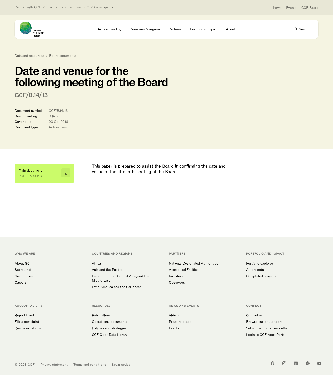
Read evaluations (28, 328)
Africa (96, 263)
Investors (176, 276)
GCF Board (309, 7)
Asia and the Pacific (107, 270)
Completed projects (261, 276)
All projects (255, 270)
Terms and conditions (89, 364)
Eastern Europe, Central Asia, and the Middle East (120, 278)
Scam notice (121, 364)
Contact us (254, 315)
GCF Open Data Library (109, 335)
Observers (177, 282)
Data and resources (29, 56)
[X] (308, 363)
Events (291, 7)
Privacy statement (54, 364)
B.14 (52, 116)
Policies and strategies (109, 328)
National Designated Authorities (193, 263)
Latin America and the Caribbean (117, 287)
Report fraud (24, 315)
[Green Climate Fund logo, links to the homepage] (34, 29)
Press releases (180, 322)
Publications (101, 315)
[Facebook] (272, 363)
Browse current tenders (264, 322)
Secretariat (23, 270)
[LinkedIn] (296, 363)
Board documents (62, 56)
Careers (21, 282)
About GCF (23, 263)
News (277, 7)
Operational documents (109, 322)
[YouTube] (319, 363)
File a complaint (27, 322)
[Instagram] (284, 363)
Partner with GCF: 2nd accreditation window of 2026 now (63, 7)
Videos (174, 315)
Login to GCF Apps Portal (266, 335)
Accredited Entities (183, 270)
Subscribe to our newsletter (267, 328)
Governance (24, 276)
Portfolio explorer (259, 263)
